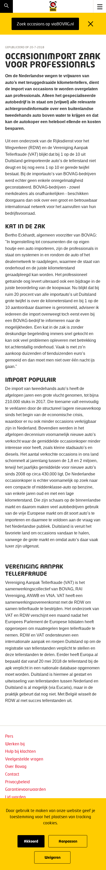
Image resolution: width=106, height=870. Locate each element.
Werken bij (15, 743)
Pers (9, 736)
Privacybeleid (17, 781)
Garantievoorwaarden (25, 789)
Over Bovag (15, 766)
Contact (12, 773)
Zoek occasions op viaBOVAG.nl (45, 23)
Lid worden (15, 796)
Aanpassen (68, 841)
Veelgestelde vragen (24, 758)
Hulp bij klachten (20, 751)
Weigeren (52, 857)
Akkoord (31, 841)
